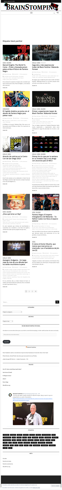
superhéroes (14, 79)
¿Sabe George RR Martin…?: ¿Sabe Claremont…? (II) (15, 359)
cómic (6, 77)
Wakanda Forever (51, 77)
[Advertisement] (31, 25)
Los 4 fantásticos (50, 174)
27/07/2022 (45, 116)
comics (9, 77)
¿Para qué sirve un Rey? (12, 214)
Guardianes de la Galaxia (14, 168)
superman (49, 442)
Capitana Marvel (39, 167)
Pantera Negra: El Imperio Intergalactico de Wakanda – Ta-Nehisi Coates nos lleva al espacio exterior (45, 217)
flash (14, 440)
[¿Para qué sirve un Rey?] (16, 202)
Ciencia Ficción (7, 437)
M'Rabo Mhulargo (7, 74)
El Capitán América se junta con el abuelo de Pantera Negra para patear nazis (16, 113)
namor (48, 75)
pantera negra (9, 79)
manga (42, 440)
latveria (50, 256)
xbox (10, 448)
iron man (25, 272)
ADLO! (4, 378)
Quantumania (22, 171)
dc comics (35, 437)
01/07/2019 (45, 223)
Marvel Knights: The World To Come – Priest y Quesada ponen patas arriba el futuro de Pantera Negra (15, 68)
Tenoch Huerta (47, 122)
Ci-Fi (45, 226)
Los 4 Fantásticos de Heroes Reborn (43, 257)
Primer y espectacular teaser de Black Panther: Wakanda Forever (44, 112)
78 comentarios (53, 116)
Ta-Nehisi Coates (53, 229)
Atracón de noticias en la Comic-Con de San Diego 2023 (15, 157)
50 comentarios (25, 118)
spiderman (7, 174)
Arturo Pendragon (20, 219)
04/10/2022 (45, 72)
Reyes (8, 223)
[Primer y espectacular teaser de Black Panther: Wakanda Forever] (45, 99)
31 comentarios (54, 253)
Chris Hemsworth (14, 271)
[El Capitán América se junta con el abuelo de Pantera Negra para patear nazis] (16, 99)
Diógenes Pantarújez (8, 118)
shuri (37, 77)
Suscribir (6, 341)
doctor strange (39, 170)
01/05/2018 (46, 253)
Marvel (18, 77)
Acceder (5, 458)
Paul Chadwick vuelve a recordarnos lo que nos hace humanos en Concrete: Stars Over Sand (25, 352)
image (24, 440)
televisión (17, 174)
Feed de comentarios (8, 464)
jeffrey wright (50, 173)
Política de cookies (36, 487)
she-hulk (12, 172)
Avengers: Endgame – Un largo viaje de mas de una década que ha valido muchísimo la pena (15, 262)
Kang (12, 169)
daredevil (17, 166)
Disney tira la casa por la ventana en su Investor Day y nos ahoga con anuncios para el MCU (45, 158)
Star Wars (34, 442)
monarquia (19, 222)
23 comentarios (24, 267)
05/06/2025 (15, 74)
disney (51, 168)
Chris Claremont (46, 434)
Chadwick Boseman (36, 120)
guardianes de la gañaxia (42, 171)
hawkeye (38, 173)
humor (12, 222)
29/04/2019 (15, 267)
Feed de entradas (7, 461)
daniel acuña (44, 227)
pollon (20, 442)
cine (7, 166)
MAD (16, 222)
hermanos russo (20, 272)
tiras (16, 445)
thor (41, 180)
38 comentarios (24, 161)
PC (10, 442)
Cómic (4, 62)
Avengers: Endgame (17, 269)
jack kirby (30, 440)
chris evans (8, 271)
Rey (6, 223)
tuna (21, 445)
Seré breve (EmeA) (7, 372)
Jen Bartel (49, 227)
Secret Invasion (39, 177)
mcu (46, 75)
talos (50, 179)
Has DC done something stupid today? (12, 369)
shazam (8, 172)
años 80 (26, 434)
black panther (15, 76)
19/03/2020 (15, 216)
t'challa (42, 122)
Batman (38, 434)
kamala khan (37, 174)
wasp (50, 180)
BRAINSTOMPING (31, 347)
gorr (35, 171)
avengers (10, 165)
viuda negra (9, 278)
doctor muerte (52, 255)
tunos (26, 445)
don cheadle (44, 170)
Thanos (18, 277)
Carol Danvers (46, 167)
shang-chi (44, 177)
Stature (38, 179)
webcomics (52, 445)
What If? (53, 180)
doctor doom (45, 255)
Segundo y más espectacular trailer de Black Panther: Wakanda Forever (45, 67)
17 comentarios (53, 223)
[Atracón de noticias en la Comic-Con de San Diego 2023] (16, 144)
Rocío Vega (5, 382)
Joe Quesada (14, 77)
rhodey (53, 176)
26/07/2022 (15, 161)
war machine (46, 180)
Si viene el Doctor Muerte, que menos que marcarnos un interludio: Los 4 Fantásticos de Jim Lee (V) (45, 247)
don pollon (55, 437)
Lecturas (9, 62)
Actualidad (6, 76)
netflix (5, 442)
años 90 (10, 76)
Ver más (6, 87)
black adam (15, 165)
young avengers (38, 182)
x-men (5, 448)
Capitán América (13, 120)
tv (42, 180)
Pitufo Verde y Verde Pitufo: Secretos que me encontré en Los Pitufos (20, 356)
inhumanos (45, 173)
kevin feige (16, 169)
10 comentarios (53, 163)
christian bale (39, 168)
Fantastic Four (7, 440)
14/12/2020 (45, 163)
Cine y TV (34, 62)
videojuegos (7, 122)
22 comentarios (24, 74)
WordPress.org (6, 385)
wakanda (45, 77)
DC (19, 166)
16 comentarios (53, 72)
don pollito (48, 437)
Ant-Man (40, 165)
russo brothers (10, 275)
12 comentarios (24, 216)
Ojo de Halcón (19, 274)
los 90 (36, 440)
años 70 (19, 434)
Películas (43, 62)
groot (7, 168)
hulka (41, 173)
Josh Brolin (8, 274)
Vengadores (23, 174)
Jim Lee (42, 256)
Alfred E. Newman (12, 219)
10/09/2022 (16, 118)
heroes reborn (37, 256)
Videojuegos (6, 108)
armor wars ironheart (46, 165)
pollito (15, 442)
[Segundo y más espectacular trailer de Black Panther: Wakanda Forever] (45, 53)
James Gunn (8, 169)
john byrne (46, 256)
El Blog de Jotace (7, 375)
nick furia (44, 176)
